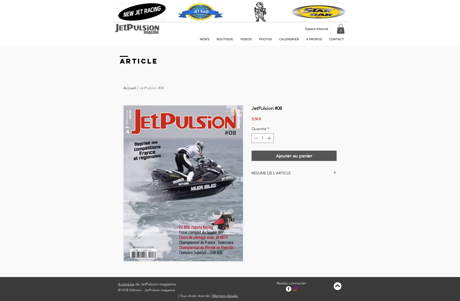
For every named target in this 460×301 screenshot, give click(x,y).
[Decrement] (255, 138)
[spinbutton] (262, 138)
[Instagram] (295, 289)
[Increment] (269, 138)
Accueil (129, 88)
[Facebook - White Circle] (288, 289)
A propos (126, 284)
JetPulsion (137, 28)
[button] (317, 29)
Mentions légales (225, 296)
